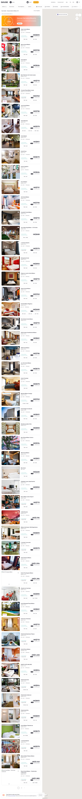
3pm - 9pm (35, 342)
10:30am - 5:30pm (25, 403)
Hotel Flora (21, 157)
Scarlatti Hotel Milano (21, 218)
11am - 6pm (35, 84)
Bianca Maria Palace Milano (21, 761)
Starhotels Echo (21, 685)
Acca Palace (21, 187)
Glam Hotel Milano (21, 35)
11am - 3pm (25, 628)
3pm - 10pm (35, 39)
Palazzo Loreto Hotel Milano (21, 279)
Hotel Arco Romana (21, 624)
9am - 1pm (30, 313)
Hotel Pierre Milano (21, 655)
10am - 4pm (25, 447)
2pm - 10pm (35, 357)
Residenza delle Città (21, 428)
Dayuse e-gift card (12, 795)
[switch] (39, 7)
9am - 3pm (24, 130)
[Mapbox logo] (45, 798)
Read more (19, 23)
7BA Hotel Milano (21, 458)
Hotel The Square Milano (21, 578)
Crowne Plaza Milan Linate (21, 96)
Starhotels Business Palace (21, 639)
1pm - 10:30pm (25, 735)
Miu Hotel (21, 472)
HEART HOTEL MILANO (21, 670)
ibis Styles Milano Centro (21, 443)
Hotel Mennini (21, 126)
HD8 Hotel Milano (21, 353)
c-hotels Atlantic (21, 248)
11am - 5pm (25, 161)
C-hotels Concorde (21, 548)
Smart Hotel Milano (21, 294)
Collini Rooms (21, 517)
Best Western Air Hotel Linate (21, 80)
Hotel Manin (21, 141)
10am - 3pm (25, 252)
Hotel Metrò (21, 65)
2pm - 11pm (36, 313)
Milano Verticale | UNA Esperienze (21, 532)
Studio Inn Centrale (21, 594)
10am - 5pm (25, 69)
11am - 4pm (25, 476)
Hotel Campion (21, 172)
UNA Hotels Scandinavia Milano (21, 338)
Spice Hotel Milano (21, 50)
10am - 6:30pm (35, 782)
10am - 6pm (25, 39)
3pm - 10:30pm (35, 598)
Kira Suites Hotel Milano (21, 323)
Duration (29, 6)
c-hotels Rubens (21, 746)
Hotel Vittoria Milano (21, 563)
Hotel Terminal (21, 384)
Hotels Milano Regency (21, 309)
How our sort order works (6, 13)
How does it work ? (61, 2)
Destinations (53, 2)
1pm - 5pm (35, 628)
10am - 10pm (37, 130)
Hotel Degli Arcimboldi (21, 414)
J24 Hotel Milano (21, 202)
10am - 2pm (25, 432)
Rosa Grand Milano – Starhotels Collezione (21, 777)
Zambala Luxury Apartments (21, 487)
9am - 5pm (30, 130)
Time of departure (21, 6)
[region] (62, 404)
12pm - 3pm (35, 582)
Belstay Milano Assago (21, 399)
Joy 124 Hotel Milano (21, 368)
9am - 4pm (25, 84)
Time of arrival (11, 6)
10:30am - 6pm (25, 689)
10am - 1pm (25, 782)
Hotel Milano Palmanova (21, 731)
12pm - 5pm (25, 537)
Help (66, 2)
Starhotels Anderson (21, 700)
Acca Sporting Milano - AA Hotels (21, 233)
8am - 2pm (25, 100)
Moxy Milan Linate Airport (21, 502)
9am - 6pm (35, 100)
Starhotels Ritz (21, 716)
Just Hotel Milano (21, 111)
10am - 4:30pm (25, 237)
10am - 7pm (25, 342)
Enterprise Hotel (21, 263)
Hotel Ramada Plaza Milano (21, 609)
